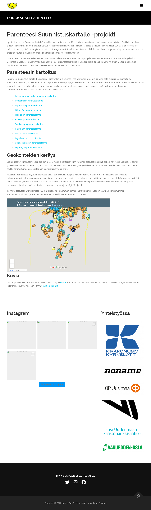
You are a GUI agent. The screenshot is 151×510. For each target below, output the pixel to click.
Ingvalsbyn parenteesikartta (28, 138)
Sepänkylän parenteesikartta (28, 147)
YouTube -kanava (49, 285)
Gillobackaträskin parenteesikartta (31, 142)
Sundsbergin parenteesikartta (29, 124)
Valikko (141, 5)
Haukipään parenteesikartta (28, 128)
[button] (21, 335)
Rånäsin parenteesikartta (27, 119)
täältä (63, 282)
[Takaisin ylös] (138, 496)
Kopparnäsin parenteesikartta (29, 100)
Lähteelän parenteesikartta (28, 110)
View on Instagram (53, 384)
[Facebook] (84, 482)
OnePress (73, 503)
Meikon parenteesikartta (26, 133)
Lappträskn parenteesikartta (28, 105)
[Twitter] (67, 482)
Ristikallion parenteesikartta (28, 114)
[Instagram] (75, 482)
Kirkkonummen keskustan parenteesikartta (35, 96)
